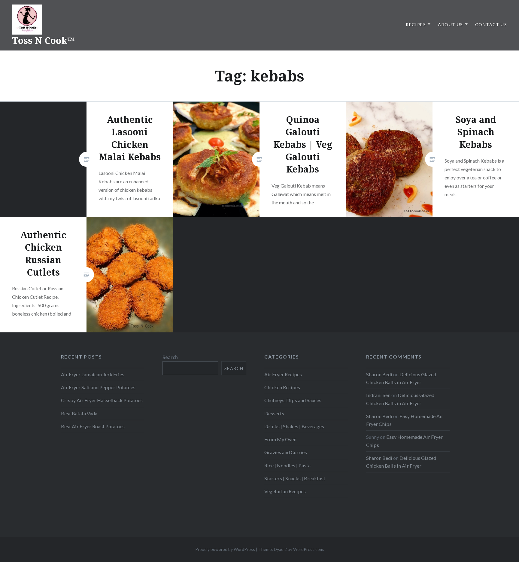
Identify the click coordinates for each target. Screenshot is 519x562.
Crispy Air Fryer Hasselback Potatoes (102, 400)
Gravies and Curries (285, 452)
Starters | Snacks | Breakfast (294, 478)
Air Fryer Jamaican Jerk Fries (92, 374)
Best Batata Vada (79, 413)
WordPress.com (308, 549)
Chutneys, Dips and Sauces (292, 400)
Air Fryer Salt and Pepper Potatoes (98, 387)
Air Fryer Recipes (283, 374)
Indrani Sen (378, 395)
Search (170, 357)
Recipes (416, 24)
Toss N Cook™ (43, 40)
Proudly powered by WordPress (225, 549)
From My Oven (280, 439)
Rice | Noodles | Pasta (287, 465)
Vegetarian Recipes (285, 491)
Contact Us (491, 24)
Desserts (274, 413)
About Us (450, 24)
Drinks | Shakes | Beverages (294, 426)
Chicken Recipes (282, 387)
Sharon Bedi (379, 374)
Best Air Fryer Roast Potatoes (93, 426)
